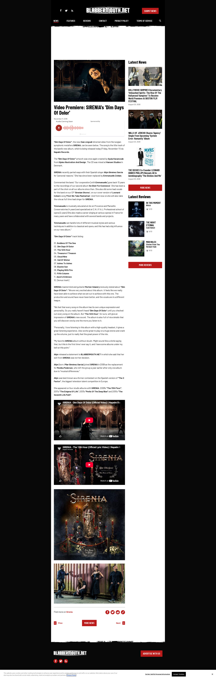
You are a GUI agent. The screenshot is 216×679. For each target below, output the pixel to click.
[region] (108, 674)
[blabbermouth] (108, 13)
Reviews (87, 20)
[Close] (212, 674)
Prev (60, 623)
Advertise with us (151, 653)
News (56, 20)
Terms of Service (144, 20)
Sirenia (69, 612)
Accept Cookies (178, 674)
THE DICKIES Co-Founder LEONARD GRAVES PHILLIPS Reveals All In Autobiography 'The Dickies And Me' (144, 172)
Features (71, 20)
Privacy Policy (121, 20)
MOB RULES (151, 241)
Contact (103, 20)
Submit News (150, 10)
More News (89, 622)
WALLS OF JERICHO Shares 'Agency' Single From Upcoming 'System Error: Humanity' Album (144, 135)
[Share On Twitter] (113, 612)
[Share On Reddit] (118, 612)
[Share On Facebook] (107, 612)
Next (118, 623)
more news (145, 187)
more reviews (145, 264)
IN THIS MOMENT (153, 202)
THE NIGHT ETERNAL (151, 224)
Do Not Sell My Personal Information (157, 674)
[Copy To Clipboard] (123, 612)
